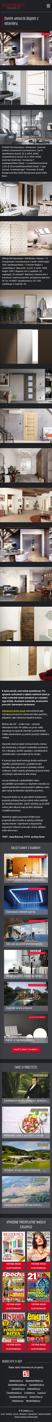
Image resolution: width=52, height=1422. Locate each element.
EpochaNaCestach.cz (17, 1385)
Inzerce (15, 1414)
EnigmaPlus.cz (33, 1389)
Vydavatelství (32, 1414)
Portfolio (9, 1414)
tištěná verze (13, 1264)
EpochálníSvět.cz (36, 1385)
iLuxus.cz (41, 1393)
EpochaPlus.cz (18, 1389)
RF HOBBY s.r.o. (27, 1411)
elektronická (13, 1268)
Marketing (23, 1414)
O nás (3, 1414)
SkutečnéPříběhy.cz (34, 1381)
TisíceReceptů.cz (14, 1393)
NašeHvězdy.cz (16, 1381)
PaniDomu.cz (17, 1401)
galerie (46, 34)
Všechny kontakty (44, 1414)
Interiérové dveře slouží (13, 711)
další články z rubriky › (26, 1049)
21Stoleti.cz (29, 1393)
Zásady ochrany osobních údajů (26, 1417)
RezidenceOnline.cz (18, 1397)
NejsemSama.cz (33, 1401)
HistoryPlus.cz (36, 1397)
